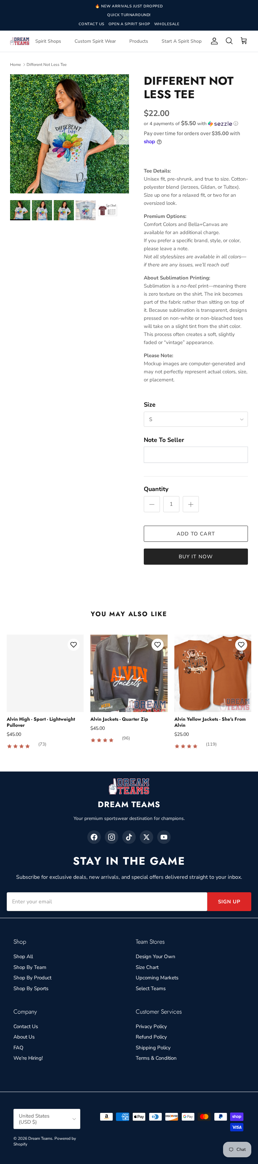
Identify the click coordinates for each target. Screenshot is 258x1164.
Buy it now (196, 556)
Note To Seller (164, 440)
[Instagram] (111, 837)
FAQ (18, 1047)
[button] (191, 123)
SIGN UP (229, 901)
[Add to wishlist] (74, 645)
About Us (24, 1037)
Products (138, 41)
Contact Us (25, 1026)
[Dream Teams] (19, 41)
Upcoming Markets (157, 977)
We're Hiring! (28, 1058)
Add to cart (196, 533)
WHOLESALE (167, 24)
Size (150, 405)
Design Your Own (155, 956)
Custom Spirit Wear (95, 41)
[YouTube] (164, 837)
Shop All (23, 956)
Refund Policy (151, 1037)
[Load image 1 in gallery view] (69, 133)
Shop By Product (32, 977)
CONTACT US (91, 24)
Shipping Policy (153, 1047)
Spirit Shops (48, 41)
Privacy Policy (151, 1026)
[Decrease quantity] (152, 504)
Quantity (156, 489)
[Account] (213, 41)
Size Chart (147, 967)
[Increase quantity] (191, 504)
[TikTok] (129, 837)
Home (15, 64)
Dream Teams (40, 1138)
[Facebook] (94, 837)
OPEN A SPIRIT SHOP (129, 24)
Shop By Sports (30, 988)
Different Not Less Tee (47, 64)
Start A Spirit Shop (182, 41)
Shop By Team (29, 967)
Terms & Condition (156, 1058)
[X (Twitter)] (146, 837)
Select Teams (151, 988)
